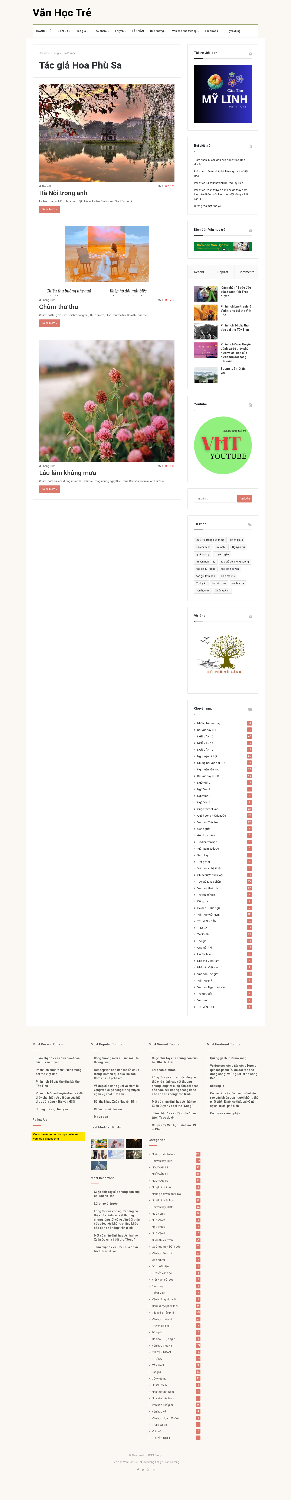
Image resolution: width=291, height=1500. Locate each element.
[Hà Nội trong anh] (106, 133)
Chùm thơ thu (58, 307)
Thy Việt (46, 186)
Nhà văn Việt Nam (208, 967)
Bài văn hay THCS (208, 776)
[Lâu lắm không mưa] (106, 401)
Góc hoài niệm (206, 835)
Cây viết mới (205, 947)
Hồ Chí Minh (204, 954)
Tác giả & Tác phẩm (209, 881)
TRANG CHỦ (44, 31)
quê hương (202, 554)
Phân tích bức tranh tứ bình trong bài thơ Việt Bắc (236, 310)
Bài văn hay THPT (208, 729)
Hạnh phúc (236, 539)
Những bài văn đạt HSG (211, 762)
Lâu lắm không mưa (67, 473)
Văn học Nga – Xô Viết (211, 987)
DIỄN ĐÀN (64, 31)
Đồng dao (203, 901)
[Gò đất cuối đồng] (134, 1154)
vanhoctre (238, 583)
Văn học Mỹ (204, 980)
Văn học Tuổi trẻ (207, 822)
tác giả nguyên (230, 568)
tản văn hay (219, 583)
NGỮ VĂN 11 (205, 743)
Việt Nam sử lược (208, 848)
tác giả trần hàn (205, 576)
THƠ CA (202, 927)
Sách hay (202, 855)
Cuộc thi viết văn (207, 809)
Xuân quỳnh (222, 590)
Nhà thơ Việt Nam (208, 960)
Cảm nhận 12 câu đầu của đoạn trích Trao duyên (236, 292)
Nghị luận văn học (208, 769)
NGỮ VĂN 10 (205, 749)
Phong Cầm (48, 300)
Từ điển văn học (207, 842)
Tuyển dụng (233, 31)
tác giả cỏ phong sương (235, 561)
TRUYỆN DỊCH (206, 1007)
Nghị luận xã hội (207, 756)
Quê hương (157, 31)
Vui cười (202, 1000)
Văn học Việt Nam (208, 914)
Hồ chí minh (203, 547)
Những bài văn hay (208, 723)
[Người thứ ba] (116, 1143)
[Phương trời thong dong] (134, 1143)
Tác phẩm (100, 31)
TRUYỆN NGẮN (206, 921)
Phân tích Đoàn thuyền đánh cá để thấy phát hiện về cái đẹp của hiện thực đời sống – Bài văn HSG (221, 194)
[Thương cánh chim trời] (99, 1165)
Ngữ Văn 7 (203, 789)
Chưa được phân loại (210, 875)
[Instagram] (153, 1470)
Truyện (119, 31)
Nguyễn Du (238, 547)
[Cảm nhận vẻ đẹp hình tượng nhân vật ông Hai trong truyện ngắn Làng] (99, 1143)
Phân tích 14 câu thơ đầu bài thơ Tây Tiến (218, 183)
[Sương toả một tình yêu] (206, 375)
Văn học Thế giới (207, 974)
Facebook (211, 31)
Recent (199, 272)
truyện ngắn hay (205, 561)
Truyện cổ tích (206, 894)
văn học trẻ (202, 590)
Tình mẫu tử (228, 576)
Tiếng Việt (203, 861)
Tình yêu (201, 583)
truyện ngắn (222, 554)
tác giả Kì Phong (205, 568)
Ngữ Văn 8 (203, 795)
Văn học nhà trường (184, 31)
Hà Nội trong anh (63, 193)
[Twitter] (143, 1470)
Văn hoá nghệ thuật (209, 868)
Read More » (49, 209)
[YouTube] (148, 1470)
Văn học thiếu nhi (208, 888)
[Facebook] (137, 1470)
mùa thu (221, 547)
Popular (223, 272)
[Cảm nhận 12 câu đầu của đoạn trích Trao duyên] (206, 294)
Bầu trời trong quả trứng (210, 539)
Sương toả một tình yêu (208, 206)
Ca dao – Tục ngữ (208, 908)
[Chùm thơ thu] (106, 261)
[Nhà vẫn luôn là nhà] (99, 1154)
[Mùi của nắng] (116, 1154)
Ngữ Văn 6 (203, 802)
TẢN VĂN (138, 31)
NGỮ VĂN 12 (205, 736)
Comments (246, 272)
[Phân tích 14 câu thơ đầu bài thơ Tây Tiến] (206, 331)
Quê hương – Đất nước (211, 815)
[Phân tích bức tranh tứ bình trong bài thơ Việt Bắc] (206, 313)
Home (46, 53)
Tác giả (81, 31)
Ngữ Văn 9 (203, 782)
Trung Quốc (204, 993)
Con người (203, 828)
